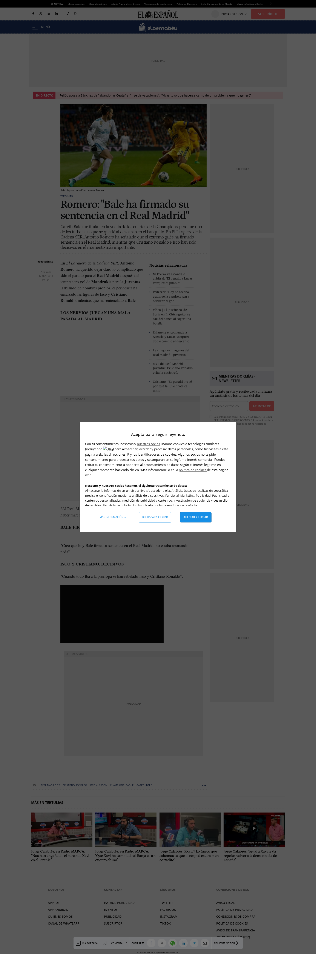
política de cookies (193, 470)
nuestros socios (148, 444)
